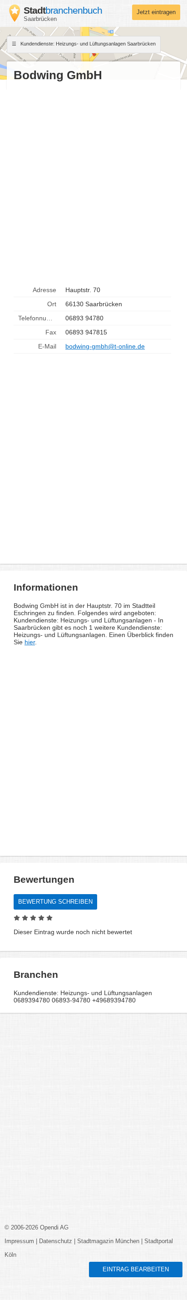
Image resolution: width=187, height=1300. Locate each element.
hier (30, 642)
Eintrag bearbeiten (136, 1269)
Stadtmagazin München (108, 1241)
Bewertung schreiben (55, 902)
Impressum (19, 1241)
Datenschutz (55, 1241)
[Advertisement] (93, 183)
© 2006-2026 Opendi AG (37, 1227)
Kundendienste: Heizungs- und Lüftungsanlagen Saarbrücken (87, 43)
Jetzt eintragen (156, 12)
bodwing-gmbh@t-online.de (105, 346)
